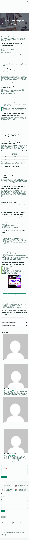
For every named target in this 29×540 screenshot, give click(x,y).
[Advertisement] (14, 8)
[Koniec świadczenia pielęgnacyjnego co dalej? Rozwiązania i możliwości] (16, 490)
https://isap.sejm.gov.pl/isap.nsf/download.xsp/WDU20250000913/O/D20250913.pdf (14, 293)
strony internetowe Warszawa (10, 538)
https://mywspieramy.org (7, 535)
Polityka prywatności (4, 516)
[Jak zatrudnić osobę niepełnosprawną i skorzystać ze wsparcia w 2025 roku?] (16, 486)
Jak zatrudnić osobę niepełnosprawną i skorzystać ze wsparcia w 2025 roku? (23, 486)
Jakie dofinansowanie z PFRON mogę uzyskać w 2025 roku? (9, 322)
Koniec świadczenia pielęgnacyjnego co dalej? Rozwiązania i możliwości (22, 490)
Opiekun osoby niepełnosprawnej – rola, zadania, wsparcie (8, 490)
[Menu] (27, 1)
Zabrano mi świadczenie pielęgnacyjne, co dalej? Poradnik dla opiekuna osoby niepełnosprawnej (9, 486)
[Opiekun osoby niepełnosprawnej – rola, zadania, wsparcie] (2, 490)
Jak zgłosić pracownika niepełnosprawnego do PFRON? (8, 325)
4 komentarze (14, 24)
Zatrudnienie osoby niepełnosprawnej (21, 23)
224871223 (23, 532)
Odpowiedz (11, 361)
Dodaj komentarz (4, 468)
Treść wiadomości (4, 506)
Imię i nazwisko (3, 496)
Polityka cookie (3, 517)
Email (2, 499)
